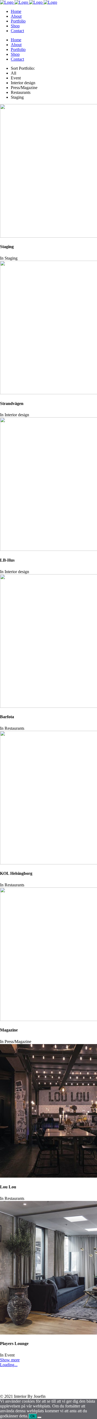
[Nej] (39, 1417)
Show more (10, 1360)
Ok (32, 1416)
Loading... (9, 1364)
